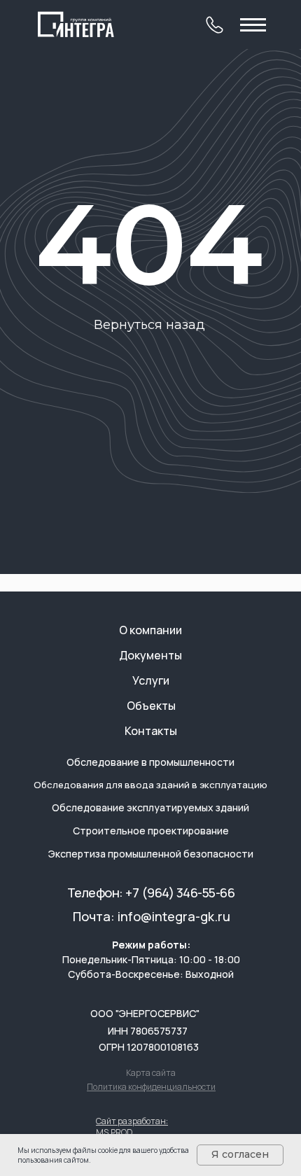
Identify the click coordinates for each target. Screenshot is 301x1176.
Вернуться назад (149, 324)
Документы (150, 655)
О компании (150, 630)
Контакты (151, 730)
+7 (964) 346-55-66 (179, 892)
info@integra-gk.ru (174, 916)
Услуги (150, 680)
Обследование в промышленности (150, 762)
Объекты (151, 705)
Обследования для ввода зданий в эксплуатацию (150, 784)
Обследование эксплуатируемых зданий (150, 807)
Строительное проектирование (151, 830)
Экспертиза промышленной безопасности (150, 853)
